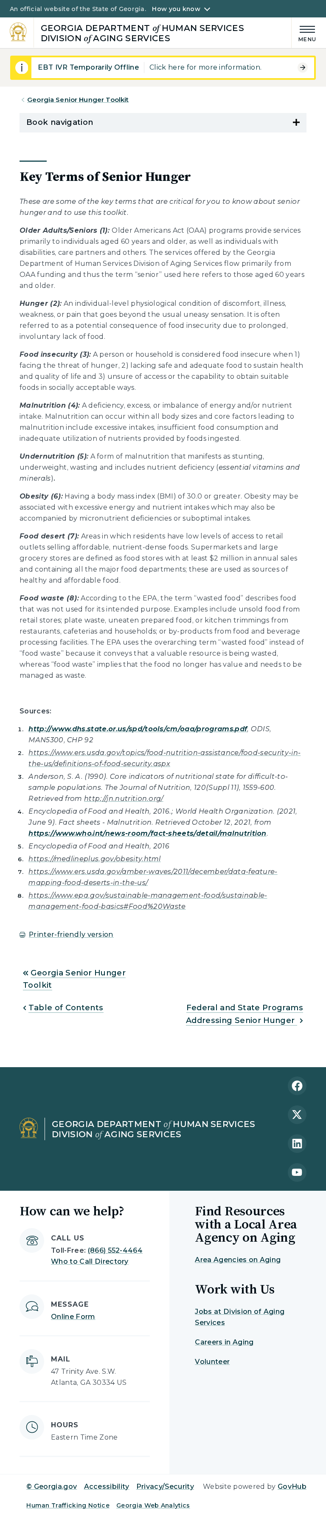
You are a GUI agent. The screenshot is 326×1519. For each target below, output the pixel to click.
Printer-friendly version (71, 934)
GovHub (292, 1486)
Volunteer (212, 1362)
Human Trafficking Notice (68, 1505)
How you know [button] (176, 9)
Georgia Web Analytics (153, 1505)
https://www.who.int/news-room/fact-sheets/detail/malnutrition (147, 833)
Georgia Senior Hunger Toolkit (78, 100)
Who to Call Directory (90, 1261)
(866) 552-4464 (115, 1250)
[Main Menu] (304, 32)
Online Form (73, 1317)
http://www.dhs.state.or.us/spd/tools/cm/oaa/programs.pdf (137, 729)
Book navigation (59, 122)
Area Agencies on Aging (238, 1260)
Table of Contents (65, 1007)
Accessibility (106, 1486)
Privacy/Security (165, 1486)
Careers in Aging (224, 1342)
